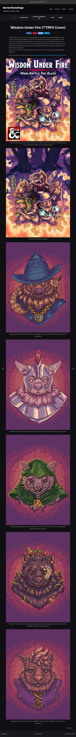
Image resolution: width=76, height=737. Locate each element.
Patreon (64, 9)
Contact (71, 9)
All (14, 17)
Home (51, 9)
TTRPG (52, 17)
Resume (57, 9)
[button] (70, 728)
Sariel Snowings (13, 7)
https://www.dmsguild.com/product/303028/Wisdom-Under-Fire (48, 55)
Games (61, 17)
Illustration (24, 17)
